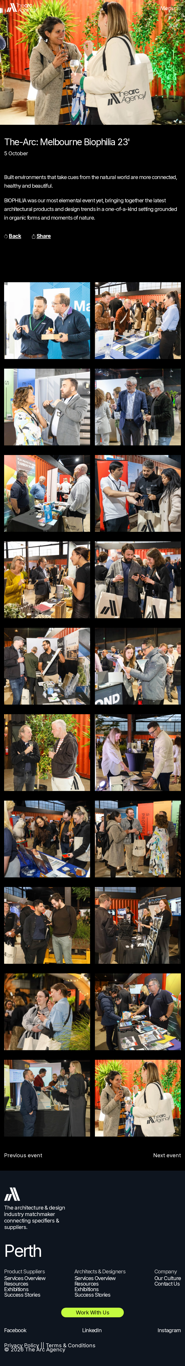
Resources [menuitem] (16, 1284)
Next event (167, 1155)
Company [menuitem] (165, 1271)
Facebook (15, 1330)
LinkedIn (91, 1330)
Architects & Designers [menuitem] (100, 1271)
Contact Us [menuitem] (167, 1284)
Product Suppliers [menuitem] (24, 1271)
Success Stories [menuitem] (22, 1295)
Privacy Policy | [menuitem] (23, 1345)
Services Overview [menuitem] (25, 1278)
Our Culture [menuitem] (167, 1278)
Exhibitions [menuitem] (16, 1289)
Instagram (169, 1330)
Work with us (92, 1312)
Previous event (23, 1155)
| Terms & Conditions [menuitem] (68, 1345)
